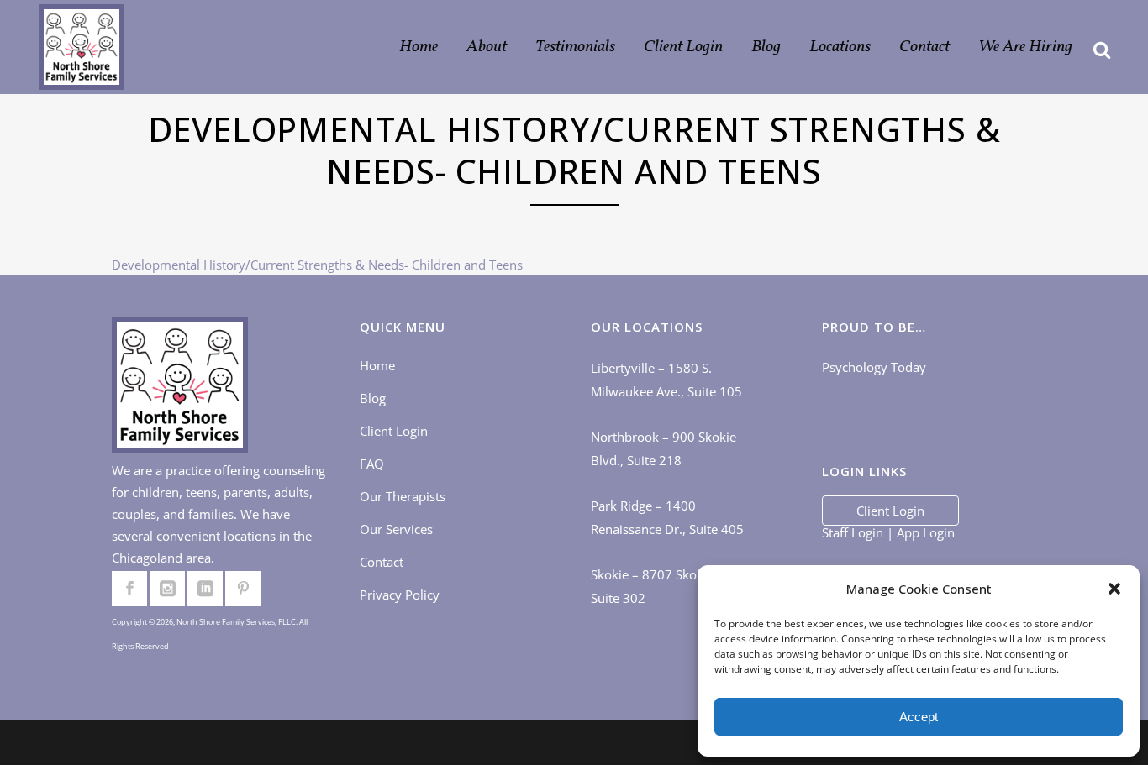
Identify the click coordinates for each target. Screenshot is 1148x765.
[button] (1114, 588)
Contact (381, 561)
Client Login (394, 430)
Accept (918, 717)
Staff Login (852, 532)
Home (377, 365)
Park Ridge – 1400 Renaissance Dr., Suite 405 (667, 517)
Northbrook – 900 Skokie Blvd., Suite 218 (663, 448)
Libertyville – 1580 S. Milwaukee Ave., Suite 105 (666, 379)
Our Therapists (402, 496)
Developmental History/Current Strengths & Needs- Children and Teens (317, 264)
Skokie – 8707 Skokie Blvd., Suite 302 (670, 586)
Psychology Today (874, 367)
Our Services (396, 529)
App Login (926, 532)
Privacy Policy (400, 594)
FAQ (372, 463)
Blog (373, 398)
